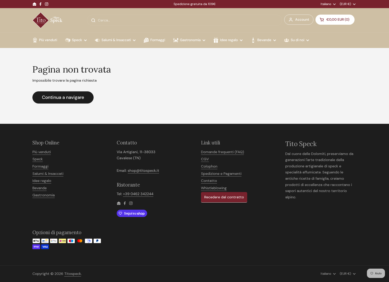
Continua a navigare (63, 97)
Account (302, 19)
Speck (37, 159)
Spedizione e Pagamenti (221, 173)
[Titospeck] (47, 20)
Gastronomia (43, 195)
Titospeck (72, 273)
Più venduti (41, 152)
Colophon (209, 166)
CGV (205, 159)
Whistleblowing (214, 188)
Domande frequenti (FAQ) (222, 152)
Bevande (39, 188)
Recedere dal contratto (224, 197)
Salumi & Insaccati (47, 173)
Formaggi (40, 166)
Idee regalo (41, 180)
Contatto (209, 180)
